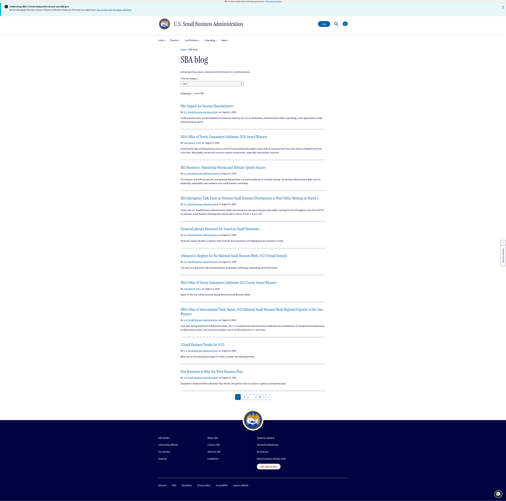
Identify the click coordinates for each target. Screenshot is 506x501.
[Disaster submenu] (180, 40)
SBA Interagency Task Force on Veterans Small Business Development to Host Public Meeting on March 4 (249, 198)
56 (260, 396)
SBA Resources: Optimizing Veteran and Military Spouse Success (223, 167)
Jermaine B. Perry (192, 142)
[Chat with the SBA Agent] (345, 23)
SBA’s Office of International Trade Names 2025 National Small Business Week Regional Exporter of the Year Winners (252, 311)
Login (324, 23)
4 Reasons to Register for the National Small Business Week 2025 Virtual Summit (234, 256)
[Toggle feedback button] (503, 242)
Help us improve (503, 255)
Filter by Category (189, 78)
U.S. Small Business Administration (201, 112)
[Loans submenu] (165, 40)
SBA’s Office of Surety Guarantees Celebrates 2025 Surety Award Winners (228, 282)
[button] (336, 24)
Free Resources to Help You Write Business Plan (212, 371)
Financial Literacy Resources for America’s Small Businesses (220, 229)
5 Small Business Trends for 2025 (202, 344)
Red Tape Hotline (268, 466)
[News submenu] (228, 40)
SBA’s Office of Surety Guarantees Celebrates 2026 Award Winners (224, 137)
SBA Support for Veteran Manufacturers (207, 106)
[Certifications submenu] (199, 40)
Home (184, 49)
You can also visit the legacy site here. (114, 9)
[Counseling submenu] (216, 40)
